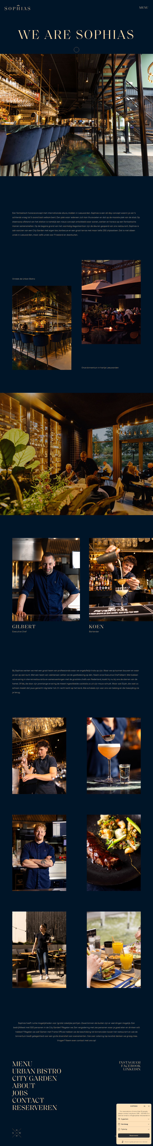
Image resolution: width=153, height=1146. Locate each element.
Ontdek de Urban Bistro (23, 278)
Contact (28, 1101)
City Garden (100, 357)
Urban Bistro (29, 268)
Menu (22, 1064)
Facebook (131, 1066)
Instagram (130, 1062)
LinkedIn (132, 1069)
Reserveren (34, 1108)
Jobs (20, 1093)
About (23, 1086)
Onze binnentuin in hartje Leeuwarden (100, 367)
